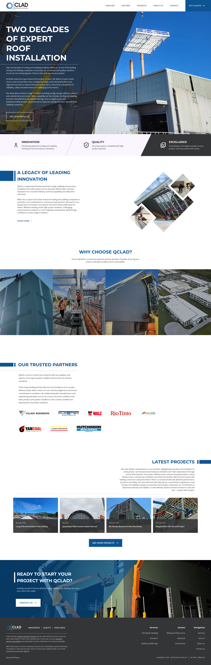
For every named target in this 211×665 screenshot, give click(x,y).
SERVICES (110, 6)
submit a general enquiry (26, 636)
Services (201, 633)
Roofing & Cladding (150, 633)
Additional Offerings (149, 643)
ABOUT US (158, 6)
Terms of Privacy (13, 657)
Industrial (181, 638)
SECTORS (126, 6)
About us (201, 643)
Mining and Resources (176, 633)
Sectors (202, 638)
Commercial (180, 643)
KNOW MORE (23, 221)
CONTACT (174, 6)
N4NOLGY (201, 657)
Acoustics (154, 638)
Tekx (194, 657)
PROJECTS (141, 6)
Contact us (200, 649)
